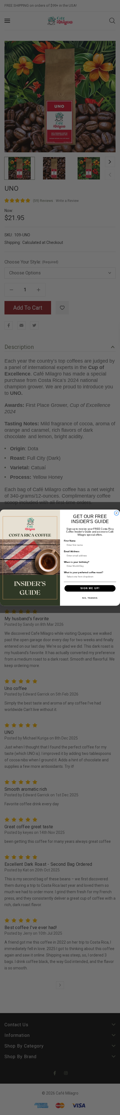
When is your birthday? (77, 562)
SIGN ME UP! (90, 588)
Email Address (72, 551)
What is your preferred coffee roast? (84, 572)
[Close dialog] (117, 513)
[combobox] (89, 577)
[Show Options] (113, 577)
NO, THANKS (89, 598)
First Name (70, 540)
